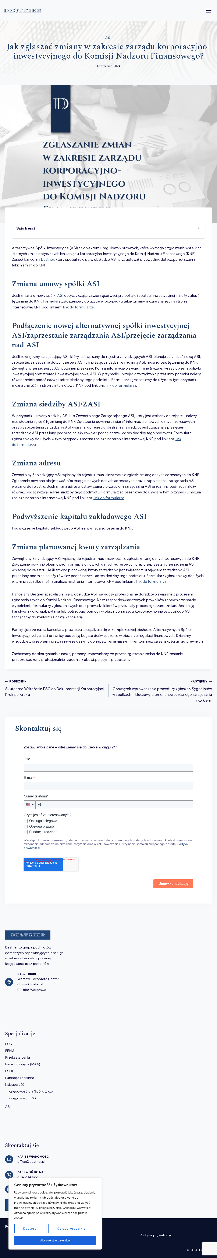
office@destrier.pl (31, 1161)
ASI (108, 37)
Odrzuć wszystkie (71, 1228)
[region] (55, 1214)
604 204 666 (27, 1177)
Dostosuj (30, 1228)
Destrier (47, 259)
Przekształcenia (17, 1057)
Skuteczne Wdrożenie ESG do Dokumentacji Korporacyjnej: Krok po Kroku (54, 688)
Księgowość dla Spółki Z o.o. (31, 1091)
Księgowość (14, 1084)
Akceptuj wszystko (55, 1240)
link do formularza (78, 307)
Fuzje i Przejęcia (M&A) (22, 1064)
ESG (8, 1044)
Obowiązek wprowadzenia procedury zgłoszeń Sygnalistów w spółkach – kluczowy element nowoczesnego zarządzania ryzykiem (162, 690)
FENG (9, 1050)
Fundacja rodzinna (19, 1078)
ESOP (9, 1071)
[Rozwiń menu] (209, 10)
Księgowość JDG (22, 1098)
